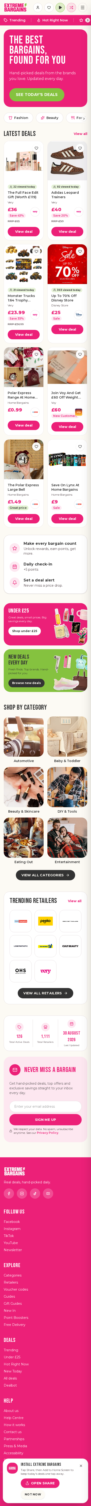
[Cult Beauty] (70, 946)
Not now (33, 1494)
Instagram (12, 1229)
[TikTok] (35, 1193)
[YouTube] (48, 1193)
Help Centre (14, 1418)
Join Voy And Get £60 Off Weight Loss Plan (66, 395)
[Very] (35, 212)
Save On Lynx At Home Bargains (65, 487)
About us (11, 1411)
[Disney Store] (78, 315)
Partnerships (14, 1439)
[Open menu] (82, 7)
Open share (43, 1483)
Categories (12, 1275)
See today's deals (37, 94)
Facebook (12, 1222)
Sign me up (45, 1120)
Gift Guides (13, 1303)
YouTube (11, 1243)
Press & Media (15, 1446)
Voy (53, 402)
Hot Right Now (55, 20)
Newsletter (13, 1250)
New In (10, 1310)
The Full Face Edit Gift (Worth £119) (23, 194)
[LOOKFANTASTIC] (21, 946)
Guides (9, 1296)
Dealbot (10, 1385)
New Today (13, 1371)
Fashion (21, 118)
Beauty (52, 118)
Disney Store (59, 305)
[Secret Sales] (70, 921)
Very (11, 202)
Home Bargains (18, 402)
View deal (23, 231)
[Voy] (78, 412)
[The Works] (46, 946)
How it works (14, 1425)
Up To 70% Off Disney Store (64, 298)
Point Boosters (16, 1318)
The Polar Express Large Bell (23, 487)
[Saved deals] (49, 7)
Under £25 (12, 1357)
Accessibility (13, 1453)
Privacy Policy (47, 1132)
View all (80, 134)
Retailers (11, 1282)
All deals (10, 1378)
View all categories (42, 875)
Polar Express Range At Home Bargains (21, 395)
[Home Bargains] (35, 412)
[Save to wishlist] (36, 148)
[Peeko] (46, 921)
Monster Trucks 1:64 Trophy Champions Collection (21, 298)
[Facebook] (9, 1193)
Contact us (12, 1432)
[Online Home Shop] (21, 971)
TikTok (9, 1236)
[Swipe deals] (71, 7)
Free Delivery (14, 1325)
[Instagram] (22, 1193)
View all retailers (42, 993)
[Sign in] (37, 7)
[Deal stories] (60, 7)
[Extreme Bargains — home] (16, 7)
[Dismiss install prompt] (81, 1466)
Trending (17, 20)
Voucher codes (16, 1289)
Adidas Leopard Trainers (65, 194)
